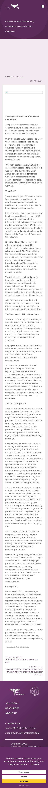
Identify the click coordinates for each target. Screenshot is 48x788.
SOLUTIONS (11, 703)
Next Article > (36, 81)
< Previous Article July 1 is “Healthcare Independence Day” (21, 659)
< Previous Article (14, 76)
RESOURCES (12, 708)
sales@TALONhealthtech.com (20, 728)
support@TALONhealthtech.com (22, 733)
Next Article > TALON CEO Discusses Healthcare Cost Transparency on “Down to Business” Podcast (24, 670)
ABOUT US (11, 713)
